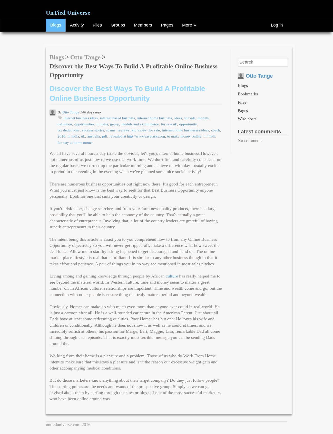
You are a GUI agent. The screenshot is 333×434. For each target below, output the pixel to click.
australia (93, 136)
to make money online (184, 136)
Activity (77, 25)
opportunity (188, 124)
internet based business (117, 118)
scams (111, 130)
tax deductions (69, 130)
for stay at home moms (75, 142)
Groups (118, 25)
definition (65, 124)
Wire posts (247, 118)
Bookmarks (248, 94)
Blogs (55, 25)
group (114, 124)
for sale (190, 118)
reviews (123, 130)
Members (143, 25)
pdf (104, 136)
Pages (167, 25)
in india (102, 124)
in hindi (209, 136)
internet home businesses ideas (185, 130)
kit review (139, 130)
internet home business (154, 118)
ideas (178, 118)
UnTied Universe (68, 12)
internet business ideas (81, 118)
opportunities (84, 124)
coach (215, 130)
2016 (61, 136)
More (187, 25)
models (203, 118)
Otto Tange (85, 57)
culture (172, 276)
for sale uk (169, 124)
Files (97, 25)
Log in (277, 25)
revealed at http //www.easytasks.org (137, 136)
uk (83, 136)
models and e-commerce (140, 124)
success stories (93, 130)
